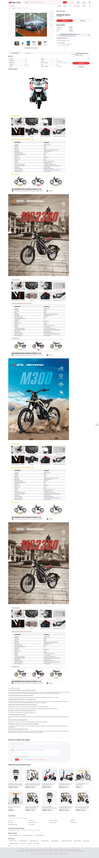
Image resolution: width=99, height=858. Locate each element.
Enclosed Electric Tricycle (39, 835)
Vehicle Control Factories (34, 840)
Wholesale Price (51, 849)
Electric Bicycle (10, 822)
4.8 (76, 55)
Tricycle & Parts (19, 8)
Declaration (61, 853)
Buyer (64, 5)
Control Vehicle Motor (55, 840)
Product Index (69, 849)
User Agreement (55, 853)
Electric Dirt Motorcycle (54, 820)
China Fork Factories (12, 840)
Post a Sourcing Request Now (40, 759)
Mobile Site (74, 849)
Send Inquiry (64, 20)
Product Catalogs (24, 818)
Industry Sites (57, 849)
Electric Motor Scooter (33, 822)
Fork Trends (30, 843)
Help (70, 5)
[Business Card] (89, 58)
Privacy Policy (66, 853)
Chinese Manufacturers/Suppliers (36, 849)
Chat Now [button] (83, 20)
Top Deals (10, 820)
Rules (90, 5)
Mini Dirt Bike (72, 820)
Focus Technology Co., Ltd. (42, 853)
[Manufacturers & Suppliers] (14, 2)
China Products (27, 849)
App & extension (77, 5)
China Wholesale (44, 849)
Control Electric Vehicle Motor (66, 840)
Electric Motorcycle (53, 822)
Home (9, 8)
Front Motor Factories (45, 840)
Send (17, 759)
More (9, 845)
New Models (31, 820)
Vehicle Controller (86, 840)
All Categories (12, 5)
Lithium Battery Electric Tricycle (14, 835)
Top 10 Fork (23, 843)
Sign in (89, 3)
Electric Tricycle (25, 8)
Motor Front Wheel (77, 840)
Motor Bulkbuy (36, 843)
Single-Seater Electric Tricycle (28, 835)
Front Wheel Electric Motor (14, 843)
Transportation (13, 8)
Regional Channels (63, 849)
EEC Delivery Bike (73, 822)
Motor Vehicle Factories (23, 840)
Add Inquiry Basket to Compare (31, 47)
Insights (78, 849)
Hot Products (21, 849)
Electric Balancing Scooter (12, 824)
